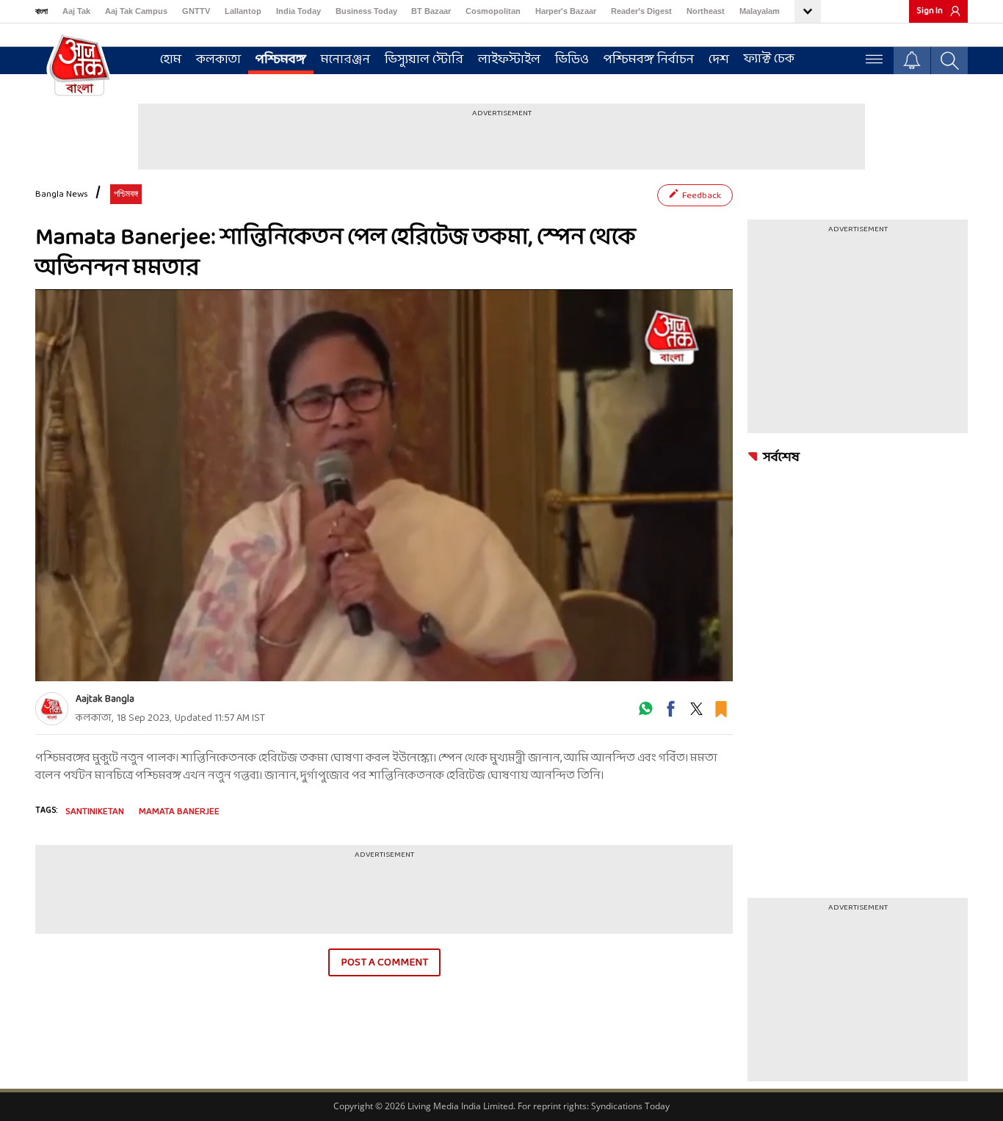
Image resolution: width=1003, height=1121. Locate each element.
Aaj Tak (76, 11)
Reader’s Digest (641, 11)
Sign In (929, 11)
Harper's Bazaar (565, 11)
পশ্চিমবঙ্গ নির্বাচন (649, 59)
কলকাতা (218, 59)
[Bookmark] (721, 714)
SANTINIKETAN (94, 812)
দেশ (719, 59)
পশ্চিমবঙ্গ (281, 59)
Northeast (706, 11)
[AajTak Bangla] (79, 64)
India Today (298, 11)
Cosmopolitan (493, 11)
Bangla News (61, 194)
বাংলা (41, 11)
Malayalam (759, 11)
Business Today (366, 11)
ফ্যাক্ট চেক (769, 59)
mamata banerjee (179, 812)
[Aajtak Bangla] (52, 709)
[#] (645, 714)
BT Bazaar (431, 11)
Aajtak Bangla (105, 699)
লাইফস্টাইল (509, 59)
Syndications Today (630, 1106)
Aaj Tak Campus (136, 11)
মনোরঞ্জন (345, 59)
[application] (384, 485)
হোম (170, 59)
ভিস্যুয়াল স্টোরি (424, 59)
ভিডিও (572, 59)
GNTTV (196, 11)
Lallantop (243, 11)
